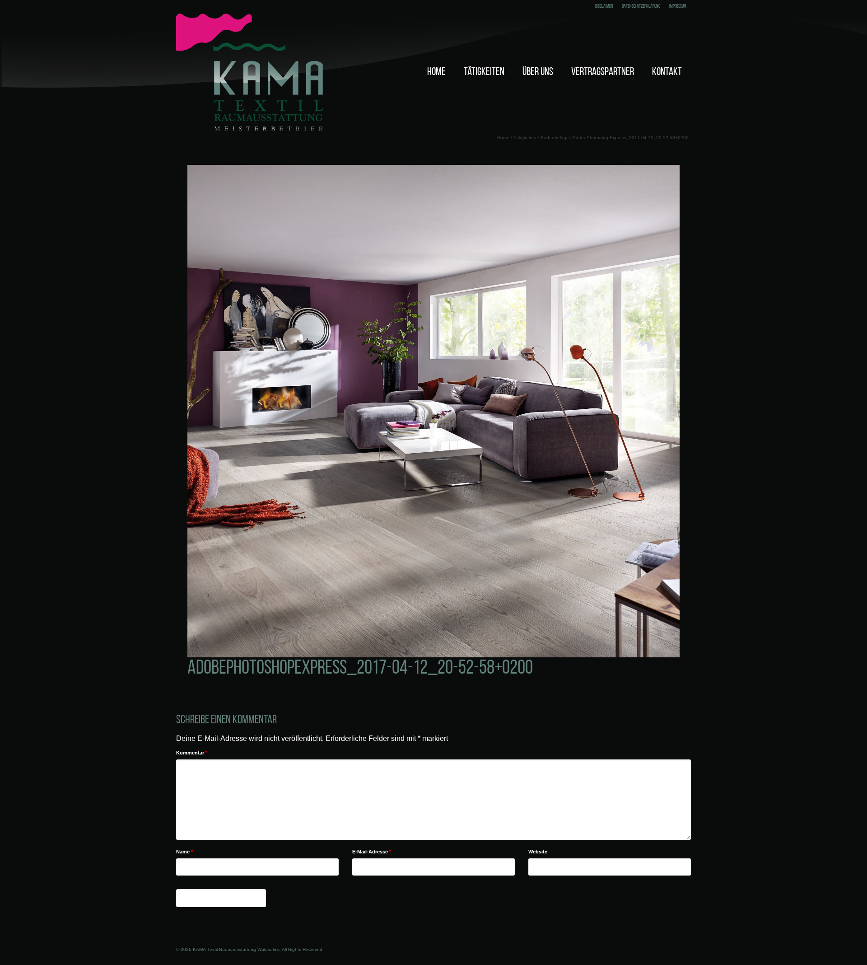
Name (184, 851)
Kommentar (191, 752)
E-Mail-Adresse (371, 851)
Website (537, 851)
